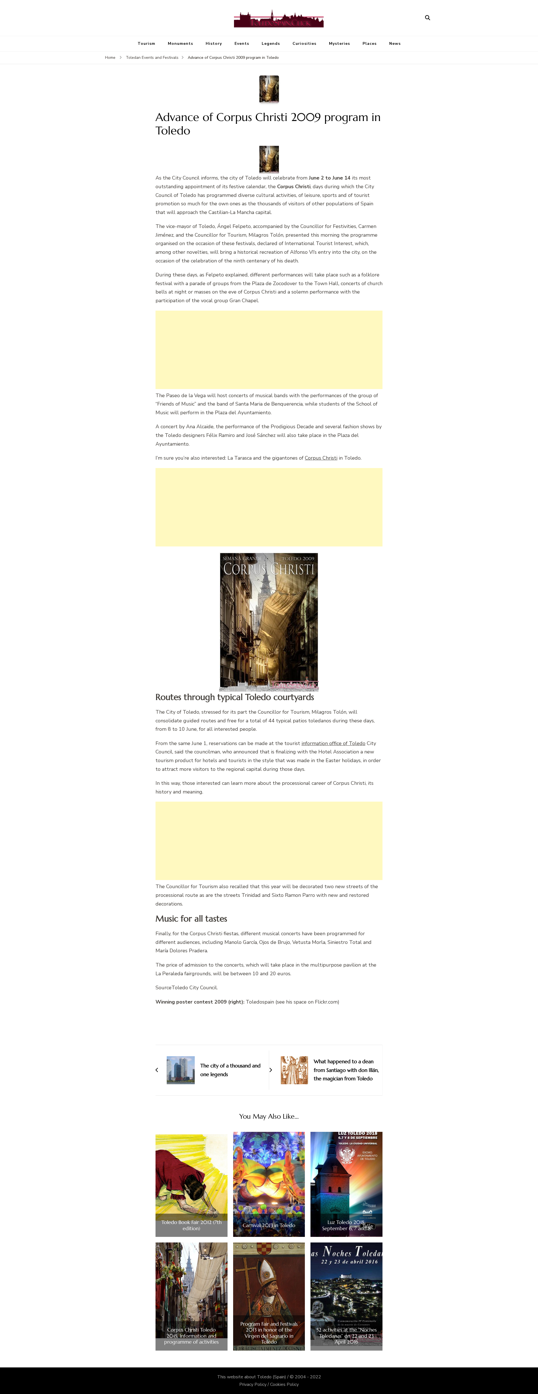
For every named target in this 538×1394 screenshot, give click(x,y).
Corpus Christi (321, 458)
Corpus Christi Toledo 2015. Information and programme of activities (191, 1336)
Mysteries (339, 43)
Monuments (180, 43)
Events (242, 43)
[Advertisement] (269, 350)
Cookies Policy (284, 1384)
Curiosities (304, 43)
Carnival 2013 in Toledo (269, 1225)
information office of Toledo (333, 743)
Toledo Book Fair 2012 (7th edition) (191, 1225)
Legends (271, 43)
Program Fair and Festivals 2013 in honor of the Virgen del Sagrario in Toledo (269, 1333)
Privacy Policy (252, 1384)
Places (370, 43)
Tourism (146, 43)
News (395, 43)
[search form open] (427, 18)
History (214, 43)
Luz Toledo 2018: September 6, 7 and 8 (346, 1225)
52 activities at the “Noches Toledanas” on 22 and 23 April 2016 (346, 1336)
